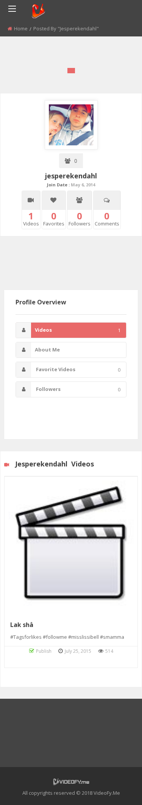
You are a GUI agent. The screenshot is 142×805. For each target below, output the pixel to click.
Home (21, 28)
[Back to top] (117, 787)
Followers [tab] (77, 389)
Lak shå (21, 625)
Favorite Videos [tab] (77, 369)
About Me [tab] (47, 349)
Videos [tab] (77, 330)
